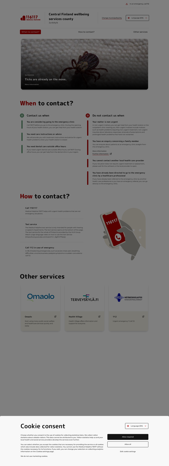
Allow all (128, 444)
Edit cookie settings (128, 451)
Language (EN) (137, 426)
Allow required (128, 437)
